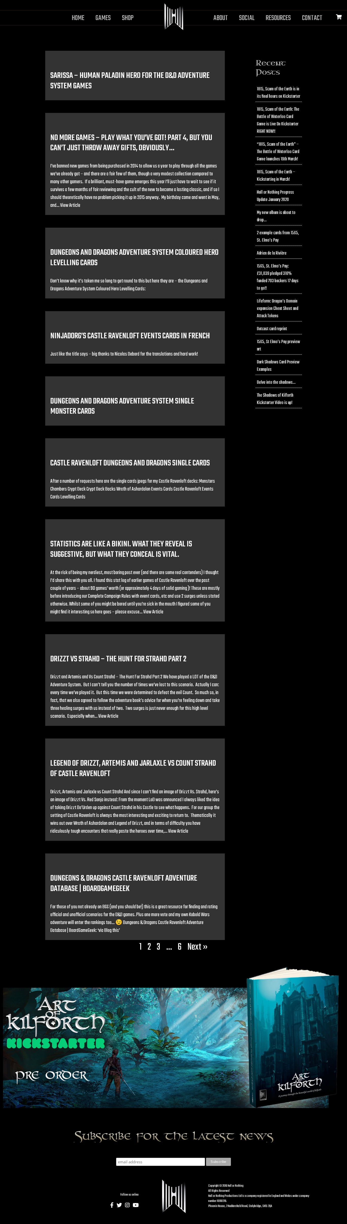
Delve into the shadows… (276, 382)
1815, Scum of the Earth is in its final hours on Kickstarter (278, 93)
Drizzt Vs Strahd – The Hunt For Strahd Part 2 (118, 659)
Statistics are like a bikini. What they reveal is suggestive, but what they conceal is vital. (121, 549)
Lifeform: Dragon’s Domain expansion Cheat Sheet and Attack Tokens (277, 309)
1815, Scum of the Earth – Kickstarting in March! (276, 176)
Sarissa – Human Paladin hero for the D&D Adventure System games (130, 81)
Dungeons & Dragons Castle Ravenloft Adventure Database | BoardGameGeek (123, 883)
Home (78, 18)
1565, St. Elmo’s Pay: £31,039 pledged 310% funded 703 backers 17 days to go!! (277, 277)
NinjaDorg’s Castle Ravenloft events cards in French (130, 336)
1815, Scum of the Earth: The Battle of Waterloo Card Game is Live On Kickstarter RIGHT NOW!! (278, 120)
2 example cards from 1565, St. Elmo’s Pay (278, 236)
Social (247, 18)
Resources (278, 18)
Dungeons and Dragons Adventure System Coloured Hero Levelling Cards (134, 257)
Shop (128, 18)
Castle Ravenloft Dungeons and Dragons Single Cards (130, 463)
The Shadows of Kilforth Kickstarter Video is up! (275, 399)
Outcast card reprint (272, 329)
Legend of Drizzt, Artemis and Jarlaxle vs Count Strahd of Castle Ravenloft (133, 768)
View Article (70, 205)
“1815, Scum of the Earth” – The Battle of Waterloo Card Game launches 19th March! (278, 152)
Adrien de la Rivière (272, 253)
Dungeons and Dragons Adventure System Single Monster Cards (122, 406)
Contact (312, 18)
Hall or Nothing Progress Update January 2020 (275, 196)
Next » (197, 947)
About (220, 18)
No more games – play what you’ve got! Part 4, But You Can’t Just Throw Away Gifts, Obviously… (131, 143)
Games (103, 18)
